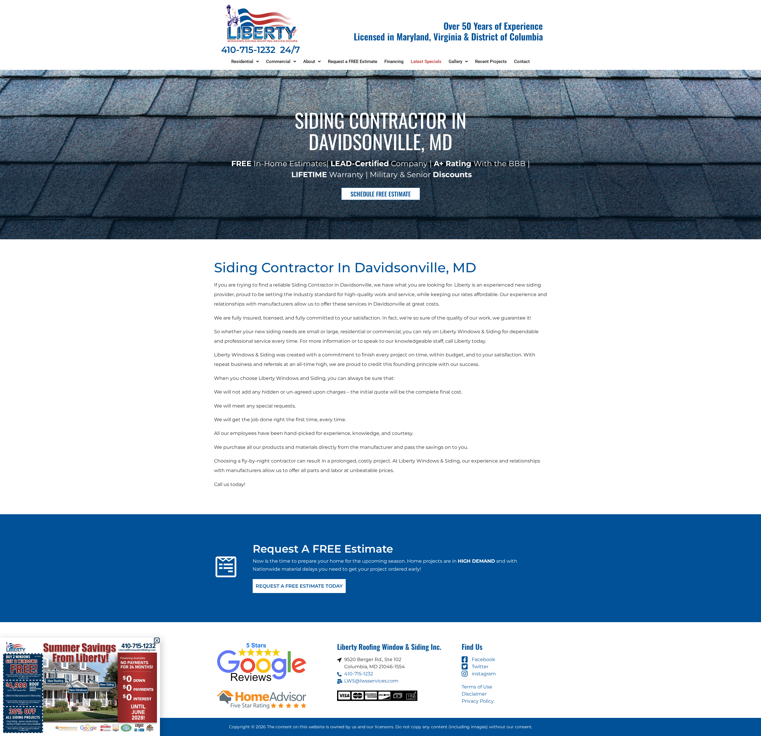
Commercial (278, 61)
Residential (242, 61)
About (309, 61)
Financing (394, 61)
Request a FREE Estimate (352, 61)
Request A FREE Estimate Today (299, 586)
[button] (245, 61)
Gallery (455, 61)
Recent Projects (491, 61)
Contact (522, 61)
